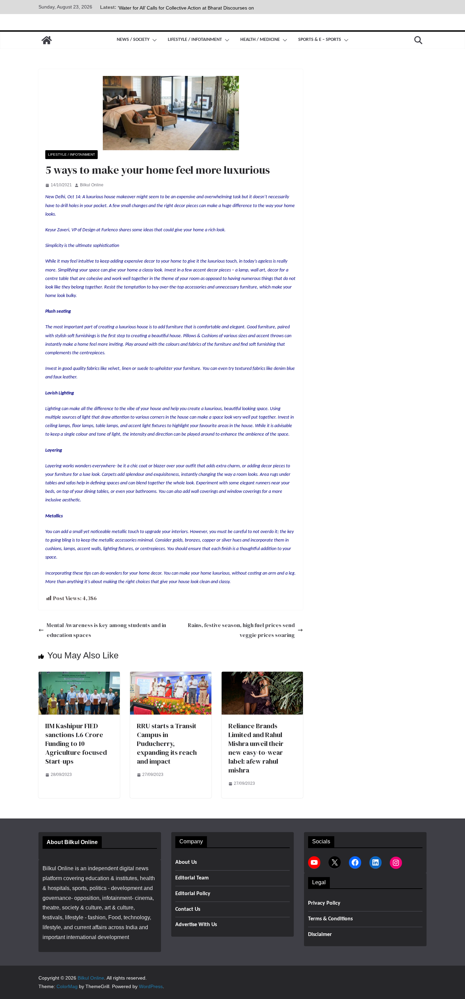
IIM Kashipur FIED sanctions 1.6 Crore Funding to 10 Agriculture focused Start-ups (76, 743)
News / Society (133, 39)
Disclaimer (320, 934)
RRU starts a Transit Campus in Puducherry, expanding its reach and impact (167, 743)
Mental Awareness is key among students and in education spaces (106, 630)
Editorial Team (192, 878)
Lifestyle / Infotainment (195, 39)
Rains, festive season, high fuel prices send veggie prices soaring (241, 630)
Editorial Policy (192, 893)
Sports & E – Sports (319, 39)
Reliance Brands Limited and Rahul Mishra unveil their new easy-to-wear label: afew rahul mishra (256, 748)
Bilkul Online (91, 185)
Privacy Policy (324, 903)
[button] (153, 40)
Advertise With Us (196, 924)
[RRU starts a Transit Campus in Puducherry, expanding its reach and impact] (170, 676)
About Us (186, 862)
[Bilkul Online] (46, 40)
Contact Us (187, 909)
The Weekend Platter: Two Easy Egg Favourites (169, 7)
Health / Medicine (260, 39)
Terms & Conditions (330, 919)
